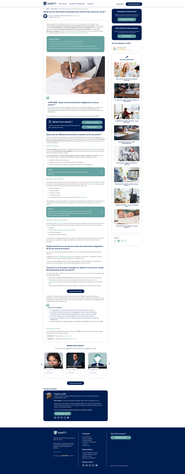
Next (110, 363)
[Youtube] (68, 417)
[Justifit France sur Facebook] (83, 465)
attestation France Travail (59, 109)
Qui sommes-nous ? (86, 436)
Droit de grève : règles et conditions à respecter (126, 163)
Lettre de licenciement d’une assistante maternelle (126, 79)
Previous (41, 364)
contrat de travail (82, 197)
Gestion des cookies (87, 456)
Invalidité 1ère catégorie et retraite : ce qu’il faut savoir (126, 121)
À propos (90, 3)
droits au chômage (94, 184)
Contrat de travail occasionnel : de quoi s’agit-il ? (127, 226)
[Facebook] (58, 417)
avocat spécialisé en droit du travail (78, 33)
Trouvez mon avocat (75, 291)
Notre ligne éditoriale (87, 440)
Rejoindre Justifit (120, 437)
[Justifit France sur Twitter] (90, 465)
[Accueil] (44, 9)
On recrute (84, 443)
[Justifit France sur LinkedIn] (86, 465)
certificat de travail (92, 149)
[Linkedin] (55, 417)
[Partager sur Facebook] (125, 241)
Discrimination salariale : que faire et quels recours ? (126, 184)
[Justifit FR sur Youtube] (96, 465)
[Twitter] (65, 417)
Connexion (120, 4)
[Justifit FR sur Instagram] (93, 465)
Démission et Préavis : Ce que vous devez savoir (126, 205)
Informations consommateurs (89, 458)
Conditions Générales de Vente (89, 454)
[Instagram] (61, 417)
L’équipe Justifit (76, 15)
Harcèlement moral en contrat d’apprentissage (127, 142)
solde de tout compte (59, 223)
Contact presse (85, 445)
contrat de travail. (73, 24)
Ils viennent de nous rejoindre (89, 442)
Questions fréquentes (87, 438)
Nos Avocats (63, 3)
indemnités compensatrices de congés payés (62, 230)
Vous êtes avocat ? (134, 4)
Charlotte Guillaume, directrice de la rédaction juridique (77, 410)
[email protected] (57, 451)
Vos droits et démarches (77, 3)
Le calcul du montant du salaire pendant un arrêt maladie (127, 100)
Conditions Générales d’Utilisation (90, 452)
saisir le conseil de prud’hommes (64, 256)
